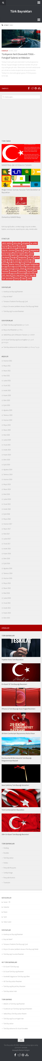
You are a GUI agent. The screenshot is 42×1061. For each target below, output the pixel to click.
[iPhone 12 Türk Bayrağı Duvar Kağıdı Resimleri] (21, 697)
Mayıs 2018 (7, 519)
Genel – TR (7, 902)
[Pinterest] (35, 88)
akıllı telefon (7, 243)
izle (22, 264)
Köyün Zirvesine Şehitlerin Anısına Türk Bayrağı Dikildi (21, 306)
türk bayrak (6, 275)
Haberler (5, 51)
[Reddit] (32, 88)
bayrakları (22, 247)
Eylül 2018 (7, 514)
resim (37, 268)
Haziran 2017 (8, 524)
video (23, 279)
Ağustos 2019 (8, 469)
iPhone (5, 264)
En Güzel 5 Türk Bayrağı (11, 967)
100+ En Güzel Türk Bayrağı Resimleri (15, 834)
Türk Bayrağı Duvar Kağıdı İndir (14, 1019)
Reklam (21, 1050)
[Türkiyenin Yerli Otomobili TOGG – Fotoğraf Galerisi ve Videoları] (21, 38)
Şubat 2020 (7, 440)
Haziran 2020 (8, 420)
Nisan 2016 (7, 588)
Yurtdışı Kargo (8, 873)
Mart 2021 (7, 376)
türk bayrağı (31, 275)
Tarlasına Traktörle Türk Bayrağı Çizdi (16, 301)
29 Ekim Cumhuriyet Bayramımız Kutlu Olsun (18, 733)
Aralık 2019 (7, 450)
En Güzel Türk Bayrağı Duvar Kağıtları (16, 340)
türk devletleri (7, 279)
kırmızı (9, 268)
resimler (5, 272)
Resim (5, 912)
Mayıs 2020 (7, 425)
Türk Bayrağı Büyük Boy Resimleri (14, 986)
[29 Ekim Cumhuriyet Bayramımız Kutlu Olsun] (21, 722)
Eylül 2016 (7, 563)
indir (32, 261)
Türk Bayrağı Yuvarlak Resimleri (14, 311)
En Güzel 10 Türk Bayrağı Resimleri (14, 684)
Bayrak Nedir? (8, 296)
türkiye (17, 279)
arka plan (17, 243)
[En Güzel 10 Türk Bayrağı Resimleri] (21, 672)
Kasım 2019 (7, 455)
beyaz (26, 250)
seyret (29, 272)
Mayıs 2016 (7, 583)
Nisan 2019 (7, 489)
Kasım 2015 (7, 613)
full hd (30, 257)
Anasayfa (15, 1050)
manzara (29, 268)
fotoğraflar (22, 257)
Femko (6, 863)
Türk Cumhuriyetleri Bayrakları (13, 810)
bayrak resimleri (8, 250)
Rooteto (6, 853)
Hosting (6, 848)
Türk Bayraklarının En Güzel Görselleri (16, 347)
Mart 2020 (7, 435)
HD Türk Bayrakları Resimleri (13, 981)
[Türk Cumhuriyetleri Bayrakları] (21, 798)
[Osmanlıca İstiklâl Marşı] (21, 205)
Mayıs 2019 (7, 484)
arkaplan (25, 243)
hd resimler (25, 261)
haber (4, 261)
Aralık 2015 (7, 608)
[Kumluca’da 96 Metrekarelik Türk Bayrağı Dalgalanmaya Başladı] (21, 746)
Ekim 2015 (7, 618)
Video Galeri (7, 922)
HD (9, 261)
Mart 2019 (7, 494)
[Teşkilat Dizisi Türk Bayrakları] (21, 648)
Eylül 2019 (7, 465)
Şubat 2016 (7, 598)
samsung (22, 272)
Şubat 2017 (7, 539)
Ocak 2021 (7, 385)
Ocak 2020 (7, 445)
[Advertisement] (21, 119)
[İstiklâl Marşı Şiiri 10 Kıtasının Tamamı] (21, 153)
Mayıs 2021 (7, 366)
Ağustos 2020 (8, 410)
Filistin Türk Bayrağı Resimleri (13, 325)
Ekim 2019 (7, 460)
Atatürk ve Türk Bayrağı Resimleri (14, 1004)
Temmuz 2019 (8, 474)
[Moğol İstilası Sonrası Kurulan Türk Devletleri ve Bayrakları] (21, 178)
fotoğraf (14, 257)
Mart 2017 (7, 534)
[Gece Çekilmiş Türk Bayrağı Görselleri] (21, 773)
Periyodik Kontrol (9, 878)
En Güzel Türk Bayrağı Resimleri (14, 972)
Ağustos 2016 (8, 568)
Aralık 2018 (7, 509)
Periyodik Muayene (10, 868)
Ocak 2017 (7, 544)
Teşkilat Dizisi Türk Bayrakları (12, 659)
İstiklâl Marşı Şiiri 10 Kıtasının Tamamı (17, 165)
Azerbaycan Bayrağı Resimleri (13, 292)
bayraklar (13, 247)
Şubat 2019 (7, 499)
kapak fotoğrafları (32, 264)
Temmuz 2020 (8, 415)
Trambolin (7, 883)
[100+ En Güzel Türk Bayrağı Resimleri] (21, 823)
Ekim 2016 (7, 558)
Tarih (5, 917)
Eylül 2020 (7, 405)
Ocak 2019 (7, 504)
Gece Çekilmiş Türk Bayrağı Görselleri (15, 785)
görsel (36, 257)
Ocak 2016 (7, 603)
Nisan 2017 (7, 529)
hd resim (15, 261)
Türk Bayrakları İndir (10, 991)
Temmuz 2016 (8, 573)
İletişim (27, 1050)
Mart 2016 (7, 593)
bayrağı (20, 250)
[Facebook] (28, 88)
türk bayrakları (18, 275)
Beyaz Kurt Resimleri (10, 330)
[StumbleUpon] (39, 88)
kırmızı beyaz (19, 268)
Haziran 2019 (8, 479)
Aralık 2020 (7, 390)
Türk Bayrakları (21, 11)
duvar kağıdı (7, 254)
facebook (5, 257)
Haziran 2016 (8, 578)
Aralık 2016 (7, 549)
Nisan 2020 (7, 430)
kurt (3, 268)
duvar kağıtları (19, 254)
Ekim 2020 (7, 400)
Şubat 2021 (7, 381)
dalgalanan (34, 250)
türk (35, 272)
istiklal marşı (14, 264)
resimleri (13, 272)
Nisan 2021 (7, 371)
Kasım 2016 (7, 554)
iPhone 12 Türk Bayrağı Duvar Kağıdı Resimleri (18, 709)
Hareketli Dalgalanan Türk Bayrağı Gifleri (17, 976)
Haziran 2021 (8, 361)
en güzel (30, 254)
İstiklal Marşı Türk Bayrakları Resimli (15, 1014)
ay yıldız (33, 243)
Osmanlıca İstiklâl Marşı (11, 217)
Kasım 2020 (7, 395)
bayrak (5, 247)
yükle (29, 279)
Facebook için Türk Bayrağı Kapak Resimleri (18, 1009)
